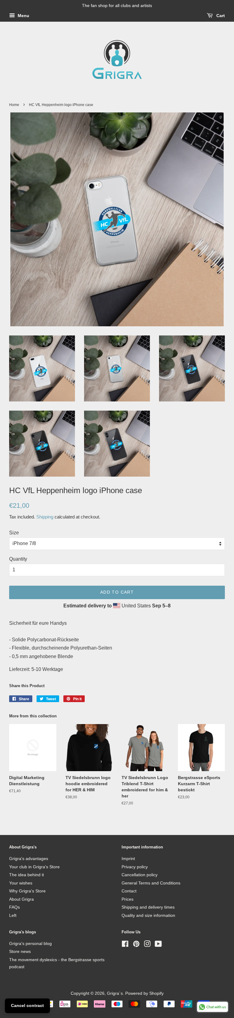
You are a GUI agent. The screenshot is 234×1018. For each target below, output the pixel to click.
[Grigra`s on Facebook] (125, 945)
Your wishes (20, 883)
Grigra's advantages (28, 858)
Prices (127, 899)
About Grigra (21, 899)
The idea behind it (26, 875)
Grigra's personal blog (30, 943)
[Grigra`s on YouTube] (158, 945)
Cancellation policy (140, 875)
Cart (220, 15)
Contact (129, 891)
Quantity (18, 559)
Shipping (44, 516)
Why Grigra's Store (27, 891)
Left (12, 915)
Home (14, 105)
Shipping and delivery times (148, 907)
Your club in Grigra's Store (34, 867)
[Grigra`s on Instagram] (147, 945)
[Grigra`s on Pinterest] (136, 945)
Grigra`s (115, 993)
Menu (22, 15)
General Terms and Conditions (151, 883)
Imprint (128, 858)
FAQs (14, 907)
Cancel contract (27, 1005)
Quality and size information (148, 915)
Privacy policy (135, 867)
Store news (20, 951)
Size (14, 532)
